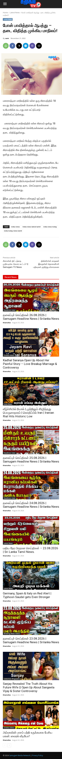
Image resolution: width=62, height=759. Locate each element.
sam (7, 38)
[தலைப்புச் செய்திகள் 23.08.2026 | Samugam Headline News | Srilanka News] (31, 621)
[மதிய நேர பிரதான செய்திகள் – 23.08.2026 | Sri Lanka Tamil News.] (31, 530)
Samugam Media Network (19, 755)
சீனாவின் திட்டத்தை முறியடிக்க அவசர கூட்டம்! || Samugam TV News (15, 264)
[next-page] (9, 745)
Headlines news (9, 310)
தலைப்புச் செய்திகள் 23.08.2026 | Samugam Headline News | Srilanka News (31, 640)
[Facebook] (12, 46)
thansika (7, 322)
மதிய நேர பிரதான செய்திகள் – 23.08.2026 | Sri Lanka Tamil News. (30, 550)
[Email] (39, 46)
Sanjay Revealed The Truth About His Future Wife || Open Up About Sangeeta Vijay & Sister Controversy (28, 687)
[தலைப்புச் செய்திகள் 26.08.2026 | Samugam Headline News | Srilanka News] (31, 297)
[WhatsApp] (6, 46)
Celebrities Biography (12, 679)
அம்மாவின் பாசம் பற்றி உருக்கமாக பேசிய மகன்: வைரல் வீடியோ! (27, 734)
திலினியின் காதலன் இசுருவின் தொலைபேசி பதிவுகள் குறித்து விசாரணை (46, 264)
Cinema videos (9, 355)
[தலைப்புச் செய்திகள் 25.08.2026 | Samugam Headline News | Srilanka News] (31, 440)
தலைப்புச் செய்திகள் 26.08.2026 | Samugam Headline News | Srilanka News (31, 316)
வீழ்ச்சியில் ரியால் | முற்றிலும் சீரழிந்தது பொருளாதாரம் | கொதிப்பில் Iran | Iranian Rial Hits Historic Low (28, 412)
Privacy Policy (37, 755)
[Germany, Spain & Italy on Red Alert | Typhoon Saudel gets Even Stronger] (31, 575)
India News (8, 404)
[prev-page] (4, 745)
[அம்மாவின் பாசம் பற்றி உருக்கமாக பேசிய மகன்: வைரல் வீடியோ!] (31, 715)
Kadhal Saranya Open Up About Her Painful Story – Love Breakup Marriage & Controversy (30, 364)
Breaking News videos (12, 634)
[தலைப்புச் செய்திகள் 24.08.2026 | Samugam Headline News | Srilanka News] (31, 485)
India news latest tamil (32, 227)
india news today (50, 227)
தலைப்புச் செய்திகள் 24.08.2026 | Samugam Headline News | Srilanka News (31, 504)
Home (5, 12)
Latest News (15, 12)
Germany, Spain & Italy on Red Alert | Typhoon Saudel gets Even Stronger (27, 595)
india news (15, 227)
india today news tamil (13, 231)
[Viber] (32, 46)
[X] (19, 46)
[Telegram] (26, 46)
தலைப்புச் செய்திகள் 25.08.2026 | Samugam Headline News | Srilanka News (31, 459)
